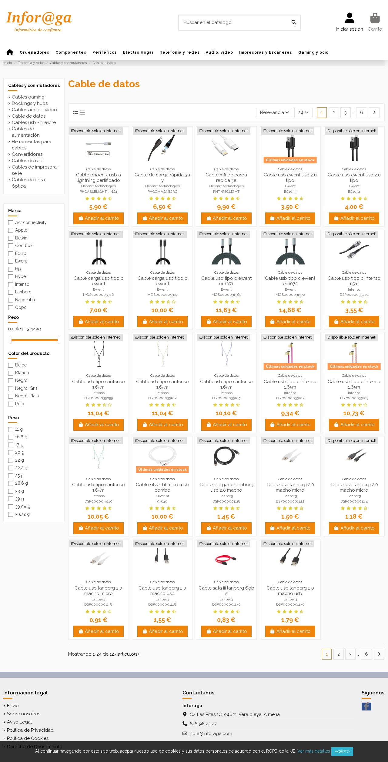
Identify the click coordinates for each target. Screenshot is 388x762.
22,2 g (21, 467)
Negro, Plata (27, 395)
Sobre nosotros (23, 714)
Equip (20, 253)
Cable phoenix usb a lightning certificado (98, 177)
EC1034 (354, 191)
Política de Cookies (27, 738)
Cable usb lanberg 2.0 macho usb (162, 590)
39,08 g (22, 506)
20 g (19, 452)
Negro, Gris (26, 388)
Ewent (290, 186)
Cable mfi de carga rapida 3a (226, 177)
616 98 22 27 (203, 724)
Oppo (21, 307)
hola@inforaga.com (211, 733)
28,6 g (21, 483)
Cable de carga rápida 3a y (162, 177)
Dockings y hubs (30, 103)
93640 (162, 501)
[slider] (10, 340)
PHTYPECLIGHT (226, 191)
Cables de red (27, 160)
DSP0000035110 (98, 501)
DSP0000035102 (162, 398)
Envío (13, 705)
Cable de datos (28, 116)
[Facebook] (367, 706)
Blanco (22, 372)
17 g (19, 444)
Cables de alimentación (26, 132)
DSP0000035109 (354, 398)
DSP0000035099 (98, 398)
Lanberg (226, 496)
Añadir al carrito (102, 218)
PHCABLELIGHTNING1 (98, 191)
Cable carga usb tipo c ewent (98, 281)
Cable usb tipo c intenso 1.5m (354, 281)
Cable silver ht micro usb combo (162, 487)
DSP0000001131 (354, 501)
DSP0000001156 (290, 604)
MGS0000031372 (290, 294)
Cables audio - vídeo (34, 109)
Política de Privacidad (30, 730)
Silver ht (162, 496)
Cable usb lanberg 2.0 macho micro (290, 487)
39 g (19, 498)
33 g (19, 491)
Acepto (342, 751)
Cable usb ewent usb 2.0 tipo (290, 177)
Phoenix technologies (98, 186)
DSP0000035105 (226, 398)
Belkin (21, 238)
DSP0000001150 (226, 604)
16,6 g (21, 436)
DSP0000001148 (162, 604)
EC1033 (290, 191)
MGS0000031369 (226, 294)
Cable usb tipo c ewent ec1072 (290, 281)
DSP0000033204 (354, 294)
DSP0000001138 (98, 604)
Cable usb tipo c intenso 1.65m (98, 384)
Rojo (19, 403)
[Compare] (103, 158)
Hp (18, 268)
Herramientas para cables (31, 145)
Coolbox (23, 245)
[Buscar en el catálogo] (294, 23)
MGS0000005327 (162, 294)
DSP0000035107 (290, 398)
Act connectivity (31, 222)
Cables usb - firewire (34, 122)
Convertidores (27, 154)
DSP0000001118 (226, 501)
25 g (19, 475)
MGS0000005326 (98, 294)
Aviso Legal (19, 722)
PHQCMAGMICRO (162, 191)
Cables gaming (28, 97)
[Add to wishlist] (94, 158)
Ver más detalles (313, 751)
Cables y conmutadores (34, 85)
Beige (21, 365)
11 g (19, 429)
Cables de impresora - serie (36, 170)
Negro (21, 380)
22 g (19, 460)
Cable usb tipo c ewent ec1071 (226, 281)
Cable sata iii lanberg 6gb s (226, 590)
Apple (21, 230)
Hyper (21, 276)
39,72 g (22, 514)
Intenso (354, 289)
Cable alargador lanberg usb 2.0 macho (226, 487)
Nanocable (25, 299)
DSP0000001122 (290, 501)
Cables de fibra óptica (28, 183)
